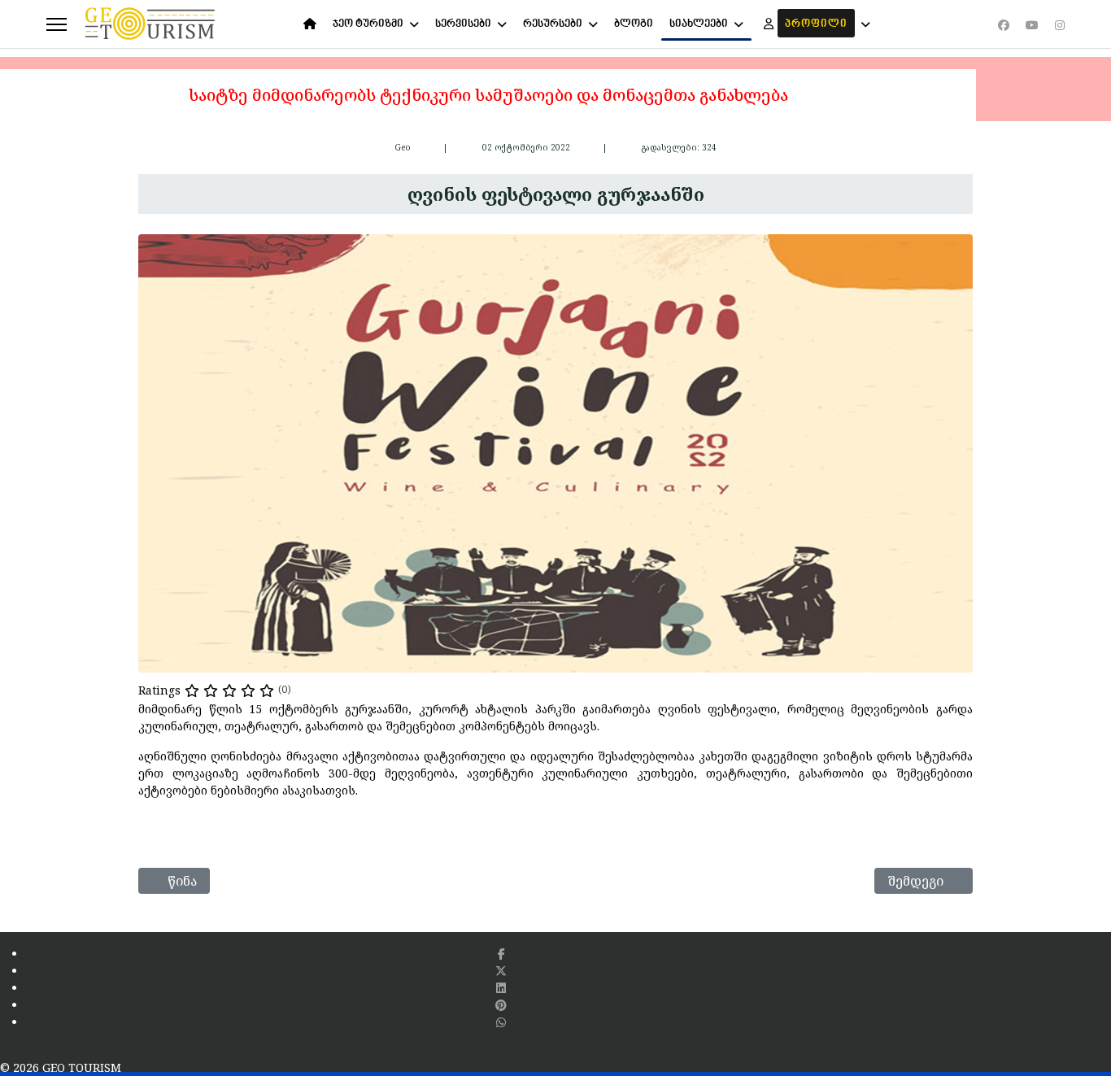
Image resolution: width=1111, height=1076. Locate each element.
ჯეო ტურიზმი (368, 24)
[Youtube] (1032, 25)
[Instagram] (1060, 25)
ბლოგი (633, 24)
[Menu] (56, 24)
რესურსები (552, 24)
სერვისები (463, 24)
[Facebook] (1003, 25)
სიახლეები (698, 24)
